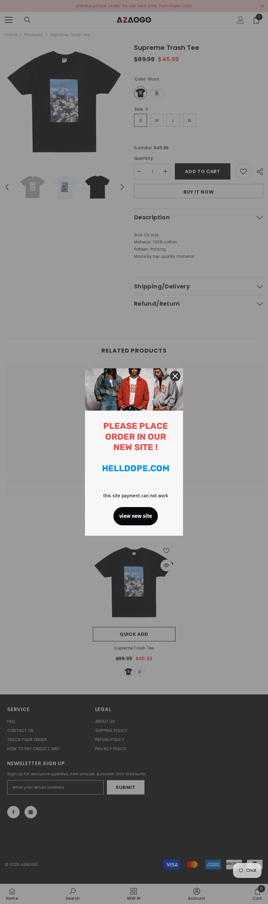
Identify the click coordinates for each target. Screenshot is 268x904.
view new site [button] (135, 516)
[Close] (175, 376)
